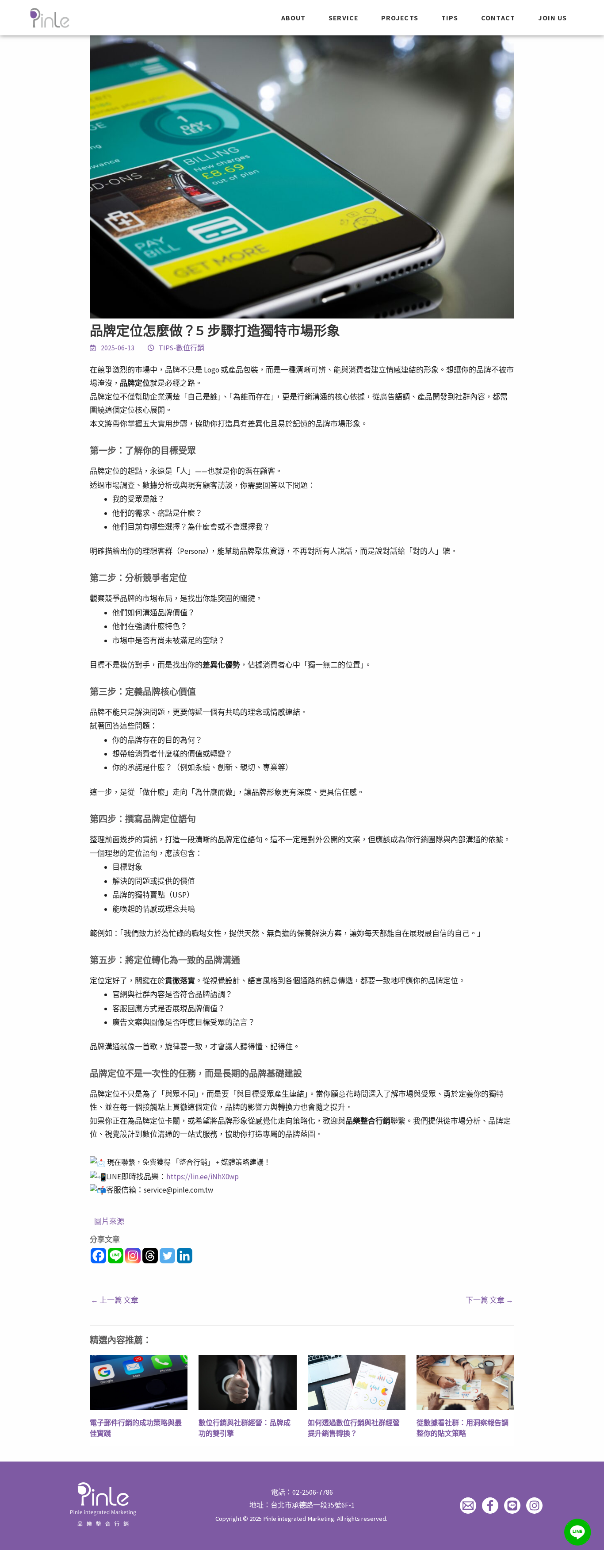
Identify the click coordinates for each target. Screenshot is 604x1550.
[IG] (534, 1505)
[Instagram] (133, 1255)
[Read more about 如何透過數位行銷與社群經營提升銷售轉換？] (356, 1382)
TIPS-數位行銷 (181, 347)
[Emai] (468, 1505)
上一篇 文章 (114, 1300)
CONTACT (498, 17)
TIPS (449, 17)
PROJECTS (399, 17)
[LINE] (512, 1505)
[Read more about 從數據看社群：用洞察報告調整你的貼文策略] (465, 1382)
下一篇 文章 (489, 1300)
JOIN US (552, 17)
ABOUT (293, 17)
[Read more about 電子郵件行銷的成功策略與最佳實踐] (138, 1382)
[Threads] (150, 1255)
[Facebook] (98, 1255)
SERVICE (343, 17)
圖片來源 (109, 1221)
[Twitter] (167, 1255)
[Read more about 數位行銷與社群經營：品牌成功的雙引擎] (247, 1382)
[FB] (490, 1505)
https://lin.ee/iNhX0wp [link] (202, 1177)
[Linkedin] (184, 1255)
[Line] (115, 1255)
